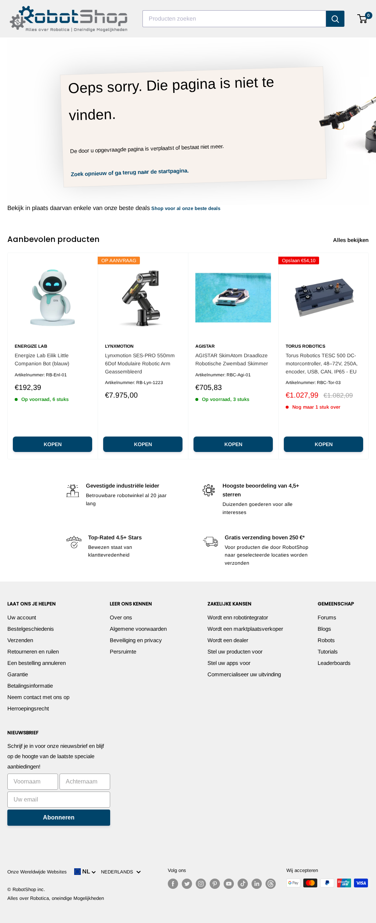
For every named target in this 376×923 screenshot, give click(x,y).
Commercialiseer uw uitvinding (244, 674)
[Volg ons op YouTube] (229, 884)
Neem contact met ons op (38, 697)
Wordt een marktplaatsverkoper (245, 629)
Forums (327, 617)
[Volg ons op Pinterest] (215, 884)
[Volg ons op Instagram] (201, 884)
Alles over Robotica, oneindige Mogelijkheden (55, 898)
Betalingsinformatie (30, 686)
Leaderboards (334, 663)
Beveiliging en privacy (136, 640)
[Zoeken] (335, 19)
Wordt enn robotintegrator (237, 617)
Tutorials (328, 651)
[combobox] (234, 18)
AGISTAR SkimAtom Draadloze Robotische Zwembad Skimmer (231, 359)
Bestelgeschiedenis (30, 629)
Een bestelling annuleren (36, 663)
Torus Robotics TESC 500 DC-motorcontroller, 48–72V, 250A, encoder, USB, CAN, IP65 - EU (322, 363)
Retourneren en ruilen (33, 651)
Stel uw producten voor (235, 651)
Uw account (21, 617)
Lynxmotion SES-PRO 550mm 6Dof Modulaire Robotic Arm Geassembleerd (140, 363)
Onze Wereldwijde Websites (37, 872)
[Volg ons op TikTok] (243, 884)
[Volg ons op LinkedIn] (257, 884)
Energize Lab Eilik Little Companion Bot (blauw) (42, 359)
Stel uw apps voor (228, 663)
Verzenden (20, 640)
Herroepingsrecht (28, 708)
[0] (362, 18)
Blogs (324, 629)
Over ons (121, 617)
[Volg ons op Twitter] (187, 884)
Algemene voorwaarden (138, 629)
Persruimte (123, 651)
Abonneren (59, 817)
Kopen (53, 444)
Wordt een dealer (227, 640)
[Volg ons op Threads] (270, 884)
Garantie (17, 674)
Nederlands (118, 872)
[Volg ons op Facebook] (173, 884)
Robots (326, 640)
